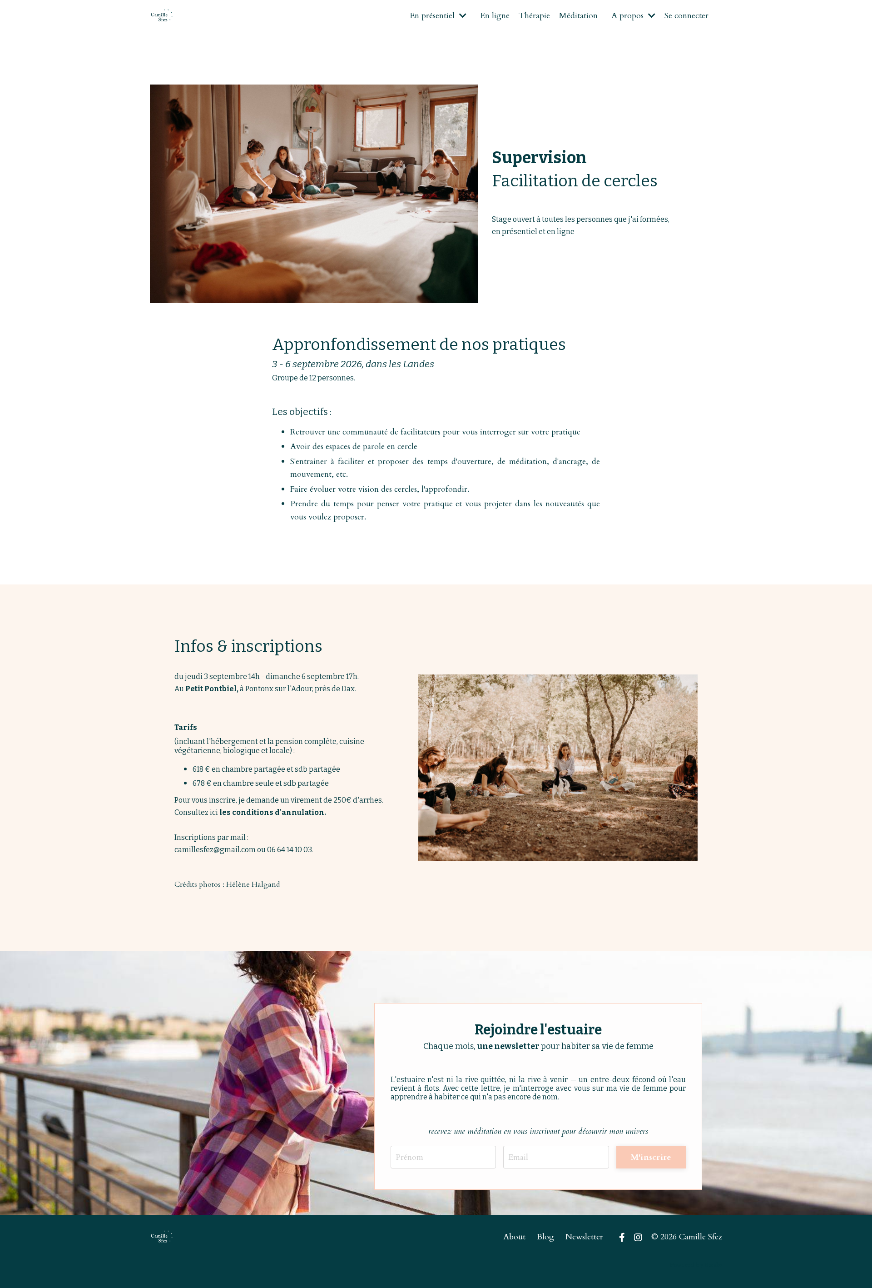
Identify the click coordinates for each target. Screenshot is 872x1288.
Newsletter (584, 1237)
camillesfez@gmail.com (215, 849)
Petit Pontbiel (211, 688)
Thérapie (534, 15)
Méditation (578, 15)
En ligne (495, 15)
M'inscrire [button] (651, 1157)
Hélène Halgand (253, 884)
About (514, 1237)
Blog (545, 1237)
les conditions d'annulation (271, 812)
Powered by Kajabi (696, 1264)
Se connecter (686, 15)
